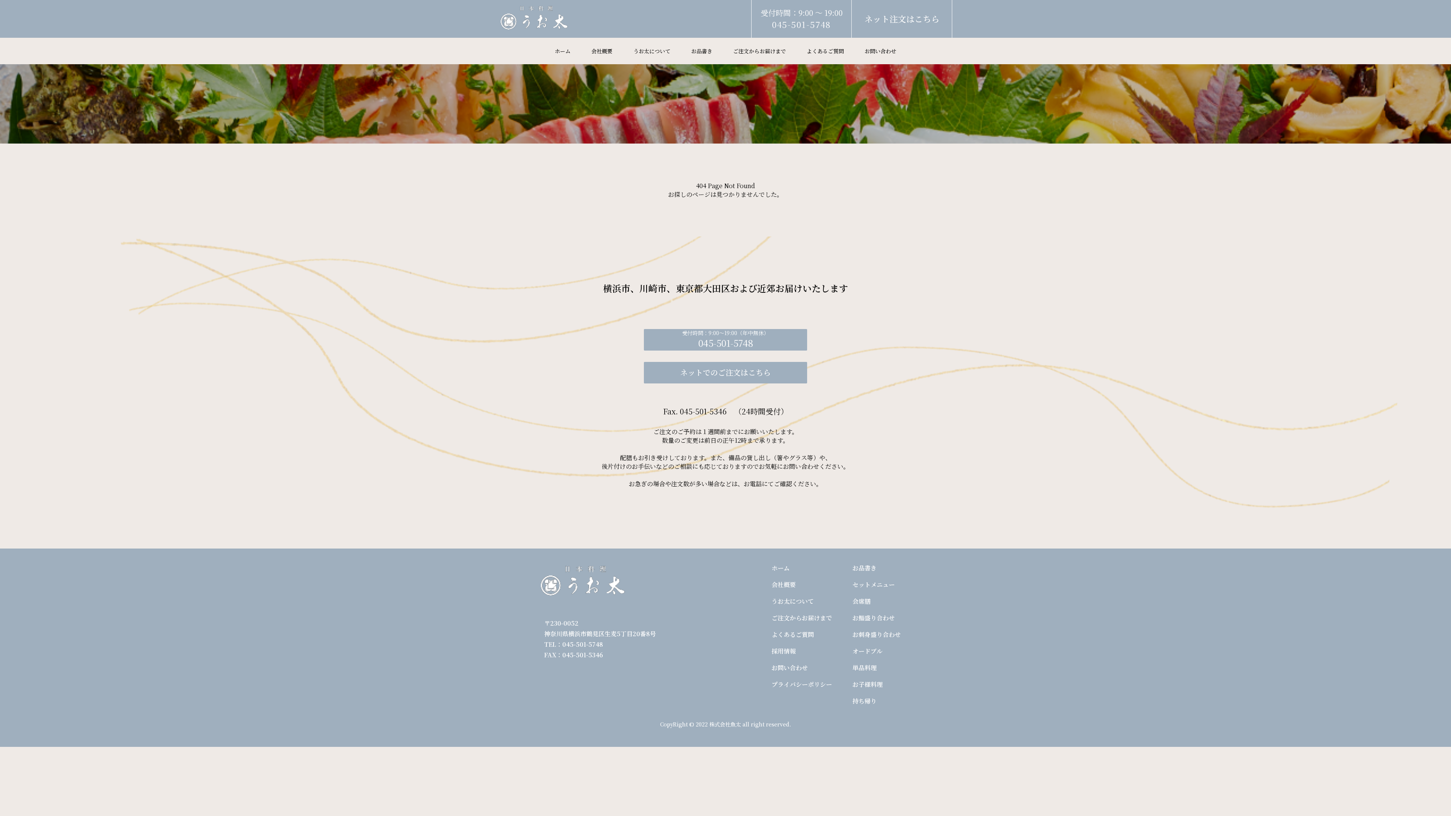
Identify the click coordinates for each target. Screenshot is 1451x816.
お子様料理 (867, 684)
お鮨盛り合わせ (873, 618)
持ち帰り (864, 701)
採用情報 (784, 651)
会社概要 (602, 51)
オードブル (867, 651)
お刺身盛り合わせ (876, 634)
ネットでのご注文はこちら (725, 372)
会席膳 (861, 601)
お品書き (701, 51)
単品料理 (864, 667)
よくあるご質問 (825, 51)
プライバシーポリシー (802, 684)
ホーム (563, 51)
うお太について (651, 51)
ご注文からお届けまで (759, 51)
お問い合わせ (880, 51)
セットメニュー (873, 584)
